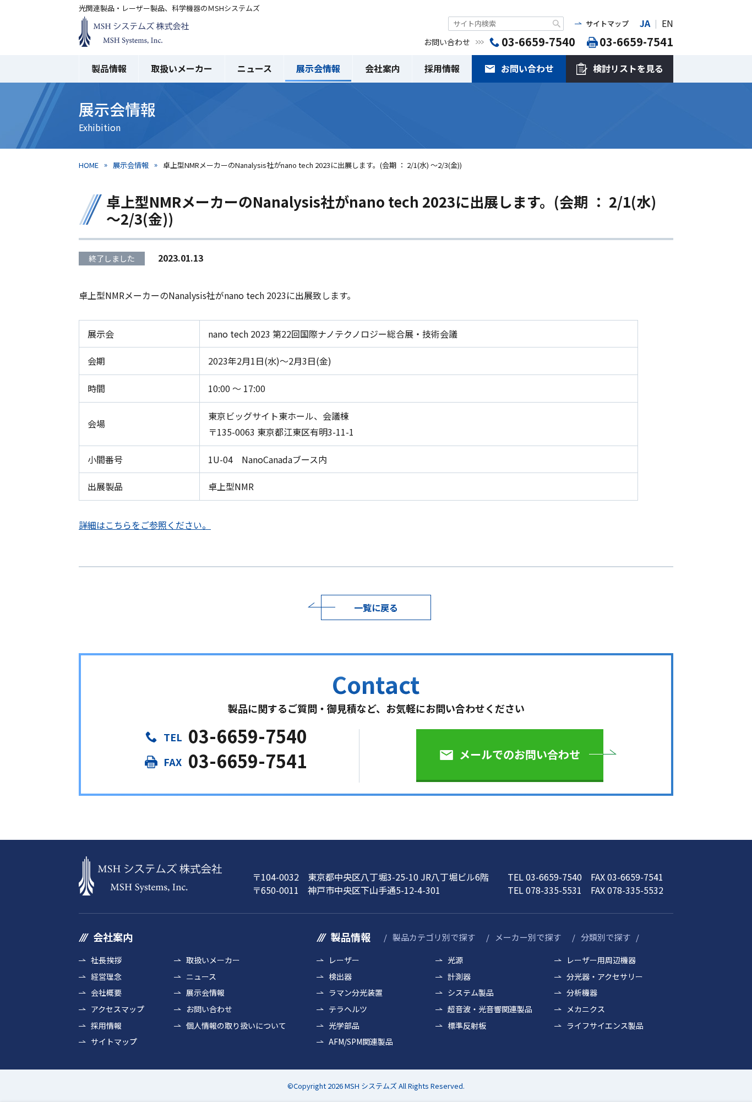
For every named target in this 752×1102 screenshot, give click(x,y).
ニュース (254, 68)
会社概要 (106, 992)
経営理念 (106, 976)
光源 (455, 960)
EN (667, 23)
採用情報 (442, 68)
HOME (89, 165)
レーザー (344, 960)
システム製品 (471, 992)
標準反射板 (467, 1025)
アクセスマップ (117, 1009)
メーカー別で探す (528, 937)
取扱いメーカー (181, 68)
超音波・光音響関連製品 (490, 1009)
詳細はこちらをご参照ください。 (145, 524)
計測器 (459, 976)
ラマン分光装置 (356, 992)
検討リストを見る (628, 68)
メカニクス (585, 1009)
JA (645, 23)
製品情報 (109, 68)
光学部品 (344, 1025)
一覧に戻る (376, 607)
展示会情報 (318, 68)
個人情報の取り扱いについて (236, 1025)
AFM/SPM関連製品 (361, 1041)
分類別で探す (605, 937)
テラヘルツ (348, 1009)
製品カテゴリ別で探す (434, 937)
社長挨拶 (106, 960)
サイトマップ (607, 23)
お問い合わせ (527, 68)
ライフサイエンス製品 (605, 1025)
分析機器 (581, 992)
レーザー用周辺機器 (601, 960)
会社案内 (382, 68)
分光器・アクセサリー (604, 976)
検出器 (340, 976)
